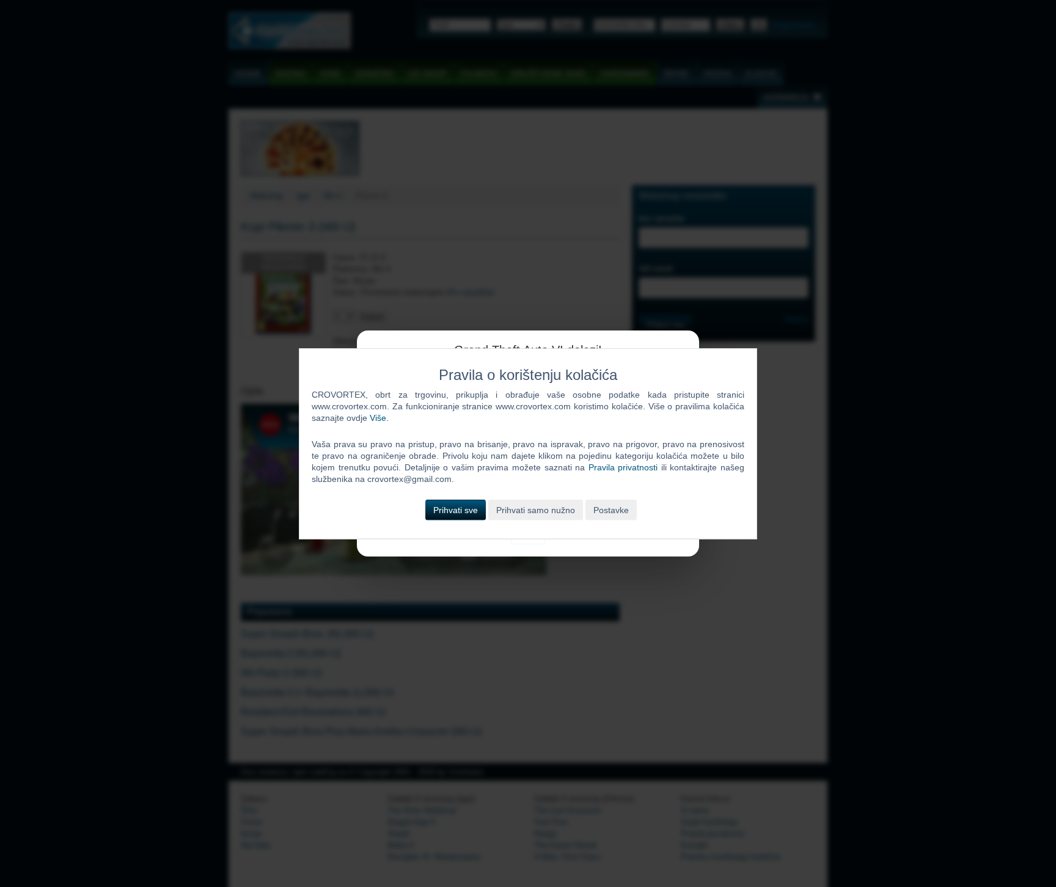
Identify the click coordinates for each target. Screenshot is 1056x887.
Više (378, 418)
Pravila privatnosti (623, 467)
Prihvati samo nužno (535, 509)
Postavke (611, 509)
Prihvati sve (455, 509)
